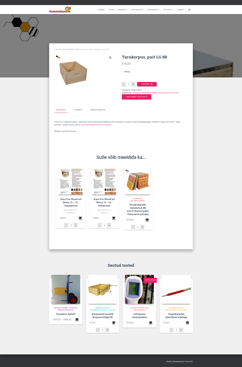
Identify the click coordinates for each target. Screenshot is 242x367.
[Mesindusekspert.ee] (60, 9)
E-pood (111, 10)
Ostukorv (167, 10)
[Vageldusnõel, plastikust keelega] (176, 289)
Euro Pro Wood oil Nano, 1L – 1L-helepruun (104, 202)
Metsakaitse (137, 10)
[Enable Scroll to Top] (237, 362)
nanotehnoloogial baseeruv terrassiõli (96, 125)
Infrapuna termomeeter (139, 315)
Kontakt (180, 10)
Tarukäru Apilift (65, 313)
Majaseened (152, 10)
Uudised (101, 10)
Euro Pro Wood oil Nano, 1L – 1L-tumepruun (70, 202)
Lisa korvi (145, 84)
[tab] (62, 110)
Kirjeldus (61, 110)
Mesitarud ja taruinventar (83, 49)
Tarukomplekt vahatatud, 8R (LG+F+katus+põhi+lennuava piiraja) (138, 209)
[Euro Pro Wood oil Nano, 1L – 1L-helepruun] (104, 181)
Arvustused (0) (98, 110)
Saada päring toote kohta (136, 97)
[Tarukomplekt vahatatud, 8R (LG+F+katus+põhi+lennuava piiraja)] (138, 181)
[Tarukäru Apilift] (65, 289)
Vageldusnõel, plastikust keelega (176, 315)
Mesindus (122, 10)
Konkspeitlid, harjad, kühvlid (102, 310)
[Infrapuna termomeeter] (139, 289)
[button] (127, 10)
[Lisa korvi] (80, 218)
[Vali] (77, 319)
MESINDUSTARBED (67, 49)
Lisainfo (78, 110)
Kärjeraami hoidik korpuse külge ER (102, 315)
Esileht (56, 49)
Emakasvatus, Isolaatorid (176, 310)
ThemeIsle (188, 361)
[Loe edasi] (150, 323)
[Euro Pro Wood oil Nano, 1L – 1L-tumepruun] (71, 181)
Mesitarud (137, 93)
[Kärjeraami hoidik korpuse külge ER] (102, 289)
